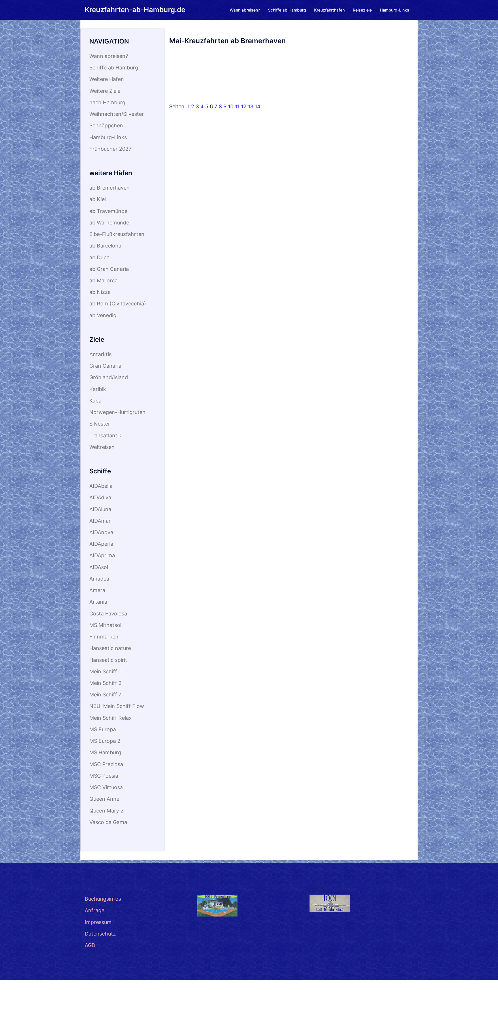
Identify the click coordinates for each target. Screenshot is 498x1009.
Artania (98, 602)
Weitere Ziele (104, 91)
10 (230, 106)
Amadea (99, 579)
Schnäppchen (106, 125)
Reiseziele (362, 9)
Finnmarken (103, 637)
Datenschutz (100, 934)
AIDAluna (100, 509)
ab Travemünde (108, 211)
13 (250, 106)
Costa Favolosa (108, 614)
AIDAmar (100, 521)
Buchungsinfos (103, 899)
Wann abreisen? (245, 9)
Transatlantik (105, 435)
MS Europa (102, 729)
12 (243, 106)
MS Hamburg (105, 752)
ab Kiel (97, 199)
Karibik (97, 389)
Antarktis (100, 354)
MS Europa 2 (104, 741)
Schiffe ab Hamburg (287, 9)
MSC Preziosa (106, 764)
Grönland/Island (108, 377)
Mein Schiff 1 (105, 671)
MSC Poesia (103, 776)
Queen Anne (104, 799)
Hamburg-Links (394, 9)
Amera (97, 590)
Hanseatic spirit (108, 660)
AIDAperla (101, 544)
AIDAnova (101, 532)
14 (258, 106)
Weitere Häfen (106, 79)
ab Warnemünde (109, 223)
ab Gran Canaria (109, 269)
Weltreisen (102, 447)
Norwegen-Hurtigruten (117, 412)
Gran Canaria (105, 366)
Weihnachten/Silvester (116, 114)
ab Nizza (100, 292)
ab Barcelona (105, 246)
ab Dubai (100, 257)
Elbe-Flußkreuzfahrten (116, 234)
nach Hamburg (107, 102)
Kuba (95, 401)
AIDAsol (98, 567)
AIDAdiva (100, 497)
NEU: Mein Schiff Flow (116, 706)
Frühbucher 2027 (110, 149)
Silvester (99, 424)
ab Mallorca (103, 280)
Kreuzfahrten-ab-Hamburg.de (135, 9)
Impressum (98, 922)
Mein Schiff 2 (105, 683)
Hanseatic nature (110, 648)
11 (237, 106)
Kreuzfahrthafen (329, 9)
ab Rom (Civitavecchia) (117, 304)
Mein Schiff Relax (110, 718)
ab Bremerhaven (109, 188)
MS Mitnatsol (105, 625)
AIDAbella (100, 486)
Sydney (94, 998)
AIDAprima (102, 555)
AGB (90, 945)
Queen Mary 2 (106, 811)
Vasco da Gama (108, 822)
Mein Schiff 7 (105, 694)
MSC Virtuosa (106, 787)
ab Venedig (102, 315)
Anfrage (94, 910)
